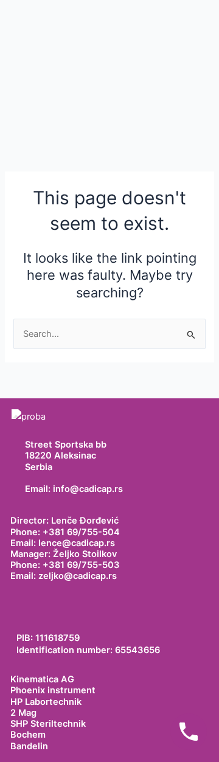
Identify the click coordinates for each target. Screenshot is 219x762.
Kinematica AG (42, 679)
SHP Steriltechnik (48, 723)
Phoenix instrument (53, 690)
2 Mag (23, 712)
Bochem (28, 734)
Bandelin (29, 746)
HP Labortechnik (46, 701)
